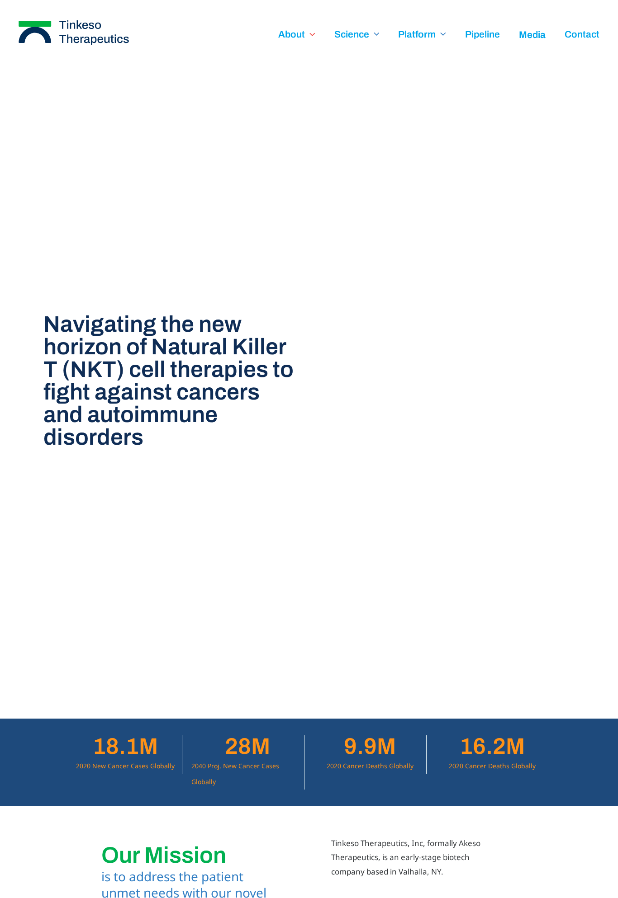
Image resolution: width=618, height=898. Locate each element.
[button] (310, 35)
